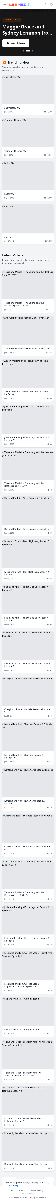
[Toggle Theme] (51, 4)
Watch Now (18, 43)
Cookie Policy (28, 1193)
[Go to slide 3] (32, 50)
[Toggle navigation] (4, 4)
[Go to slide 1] (23, 50)
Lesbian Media (22, 1197)
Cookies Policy (12, 1185)
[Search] (46, 4)
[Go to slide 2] (28, 50)
